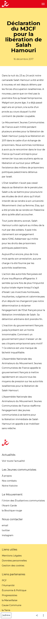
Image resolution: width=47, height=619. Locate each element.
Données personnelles (14, 560)
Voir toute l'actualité (13, 461)
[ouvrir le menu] (43, 4)
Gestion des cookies (13, 565)
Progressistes (9, 595)
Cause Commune (11, 605)
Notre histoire (10, 485)
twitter (6, 530)
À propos (7, 475)
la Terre (6, 610)
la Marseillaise (9, 600)
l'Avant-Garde (9, 505)
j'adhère (6, 615)
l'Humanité (8, 585)
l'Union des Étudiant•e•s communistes (23, 500)
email (5, 525)
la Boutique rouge (12, 510)
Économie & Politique (14, 590)
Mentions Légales (12, 555)
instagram (7, 535)
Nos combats (9, 480)
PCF (4, 580)
